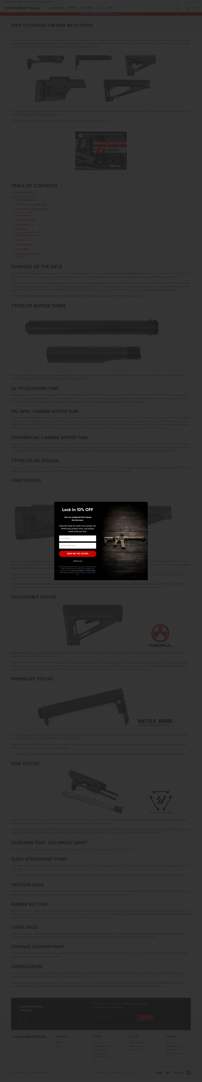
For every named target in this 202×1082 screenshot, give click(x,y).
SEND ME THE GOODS (77, 554)
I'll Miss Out (77, 561)
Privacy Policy (91, 570)
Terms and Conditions (77, 570)
